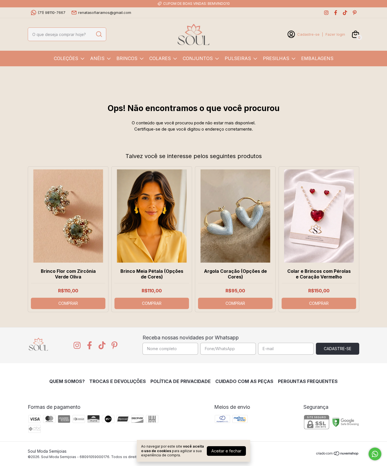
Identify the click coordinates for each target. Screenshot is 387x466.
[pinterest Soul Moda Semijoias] (354, 12)
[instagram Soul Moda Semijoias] (326, 12)
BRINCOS (126, 58)
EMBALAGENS (317, 58)
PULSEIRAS (238, 58)
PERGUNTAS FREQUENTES (308, 381)
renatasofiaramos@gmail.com (104, 12)
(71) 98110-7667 (51, 12)
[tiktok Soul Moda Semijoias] (345, 12)
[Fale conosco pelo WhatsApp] (375, 454)
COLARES (160, 58)
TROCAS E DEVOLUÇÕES (117, 381)
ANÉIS (97, 58)
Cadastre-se (308, 34)
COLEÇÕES (66, 58)
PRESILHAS (276, 58)
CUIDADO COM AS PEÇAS (244, 381)
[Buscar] (98, 34)
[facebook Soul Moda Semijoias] (335, 12)
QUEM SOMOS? (67, 381)
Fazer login (335, 34)
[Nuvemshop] (337, 454)
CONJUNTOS (198, 58)
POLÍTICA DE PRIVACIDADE (180, 381)
